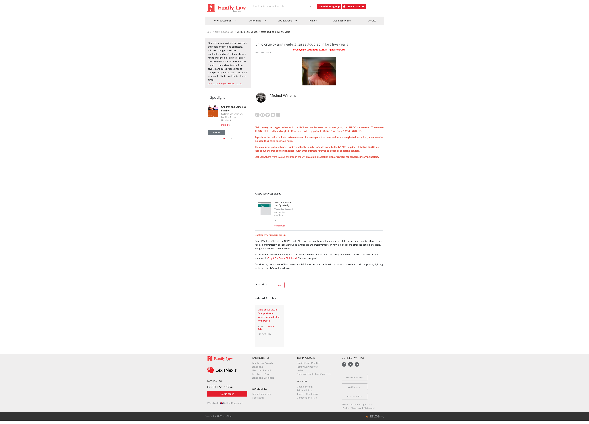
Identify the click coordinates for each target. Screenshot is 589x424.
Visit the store (354, 387)
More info (226, 124)
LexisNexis (257, 366)
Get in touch (227, 393)
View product (279, 226)
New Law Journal (261, 370)
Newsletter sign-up (329, 6)
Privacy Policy (304, 390)
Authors (313, 20)
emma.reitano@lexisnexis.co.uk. (225, 83)
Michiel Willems (283, 95)
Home (208, 32)
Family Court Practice (308, 362)
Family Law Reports (307, 366)
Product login (354, 6)
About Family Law (342, 20)
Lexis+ (300, 370)
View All (216, 132)
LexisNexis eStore (261, 373)
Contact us (258, 397)
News (278, 284)
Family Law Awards (262, 362)
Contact (372, 20)
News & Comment (224, 32)
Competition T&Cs (307, 397)
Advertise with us (354, 396)
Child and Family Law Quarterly (314, 373)
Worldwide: (212, 402)
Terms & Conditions (307, 393)
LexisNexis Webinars (263, 377)
